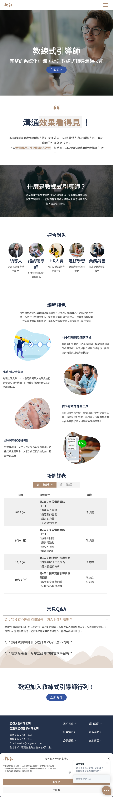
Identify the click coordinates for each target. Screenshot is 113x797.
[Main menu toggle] (105, 5)
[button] (108, 758)
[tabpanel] (55, 542)
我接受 (56, 781)
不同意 (56, 790)
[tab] (44, 485)
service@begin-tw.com (29, 743)
